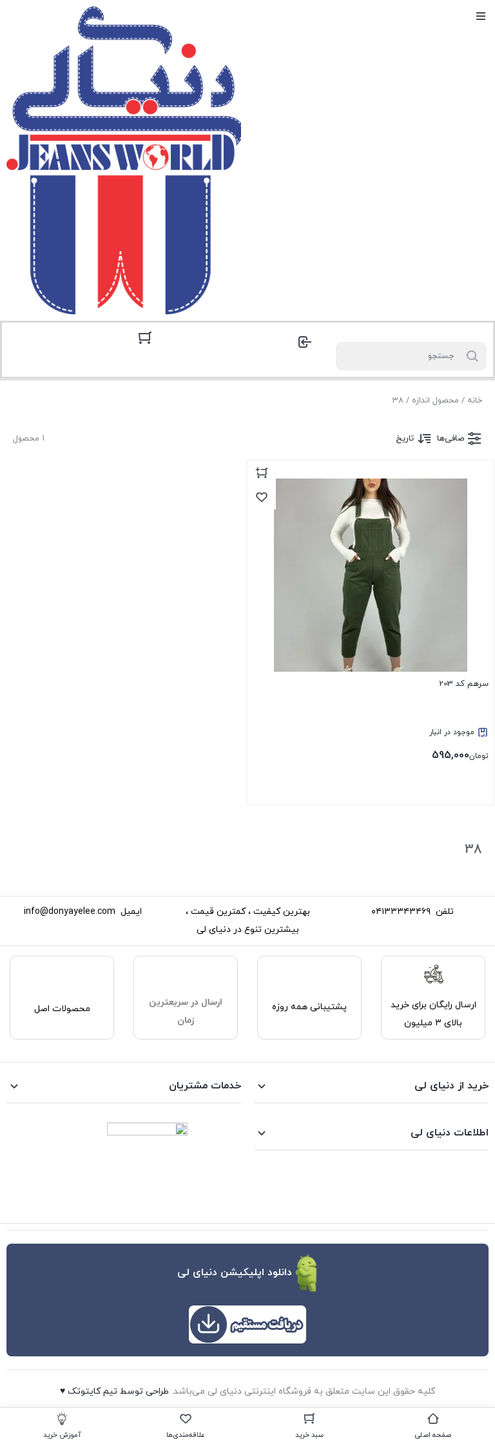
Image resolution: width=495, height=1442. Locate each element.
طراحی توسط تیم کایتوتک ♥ (114, 1391)
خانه (474, 400)
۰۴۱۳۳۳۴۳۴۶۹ (401, 912)
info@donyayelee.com (69, 912)
